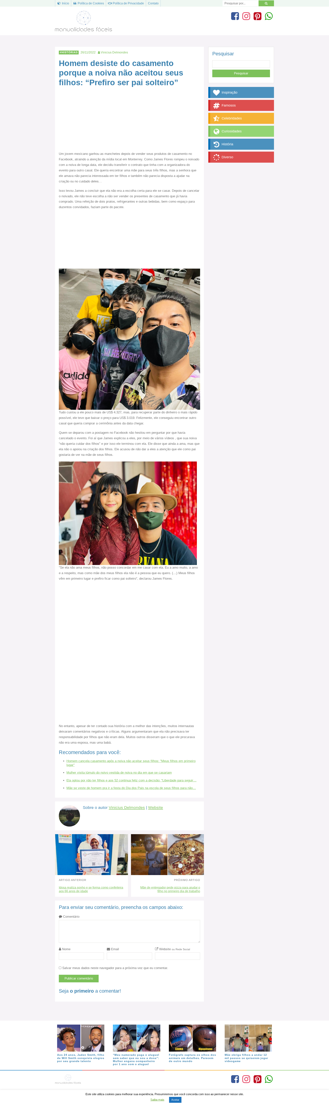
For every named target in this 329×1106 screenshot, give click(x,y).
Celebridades (231, 118)
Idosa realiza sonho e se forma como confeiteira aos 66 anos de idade (91, 889)
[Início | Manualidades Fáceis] (83, 29)
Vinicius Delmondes (127, 807)
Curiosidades (231, 131)
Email (114, 949)
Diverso (227, 157)
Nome (65, 949)
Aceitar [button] (175, 1099)
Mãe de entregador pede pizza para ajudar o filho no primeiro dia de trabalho (170, 889)
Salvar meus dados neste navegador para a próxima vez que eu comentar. (115, 968)
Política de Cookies (90, 3)
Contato (153, 3)
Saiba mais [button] (157, 1099)
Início (65, 3)
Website (155, 807)
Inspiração (229, 92)
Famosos (228, 105)
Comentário (70, 916)
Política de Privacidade (128, 3)
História (227, 144)
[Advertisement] (129, 123)
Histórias (69, 52)
